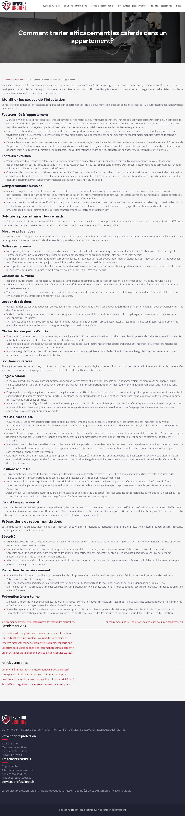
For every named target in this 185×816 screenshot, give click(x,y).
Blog (178, 5)
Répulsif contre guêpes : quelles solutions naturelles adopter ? (36, 684)
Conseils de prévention (102, 5)
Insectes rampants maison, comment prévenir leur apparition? (37, 642)
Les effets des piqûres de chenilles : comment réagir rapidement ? (38, 647)
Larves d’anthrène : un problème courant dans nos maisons (34, 638)
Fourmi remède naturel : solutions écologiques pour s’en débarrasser (142, 621)
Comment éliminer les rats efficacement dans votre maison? (35, 669)
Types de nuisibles (51, 5)
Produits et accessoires (161, 5)
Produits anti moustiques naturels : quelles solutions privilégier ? (38, 679)
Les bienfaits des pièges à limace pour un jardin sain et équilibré (37, 633)
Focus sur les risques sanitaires (131, 5)
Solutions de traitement (75, 5)
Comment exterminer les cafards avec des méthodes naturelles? (39, 621)
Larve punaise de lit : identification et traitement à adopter (34, 674)
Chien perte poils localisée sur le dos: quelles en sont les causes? (37, 652)
